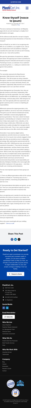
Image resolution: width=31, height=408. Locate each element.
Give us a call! (10, 223)
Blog (18, 24)
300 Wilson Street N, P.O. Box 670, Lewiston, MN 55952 (10, 292)
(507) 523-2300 (9, 288)
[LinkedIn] (15, 239)
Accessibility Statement (9, 401)
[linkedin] (7, 307)
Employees (17, 401)
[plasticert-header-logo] (11, 6)
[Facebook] (12, 239)
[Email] (19, 239)
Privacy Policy (24, 400)
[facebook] (3, 307)
